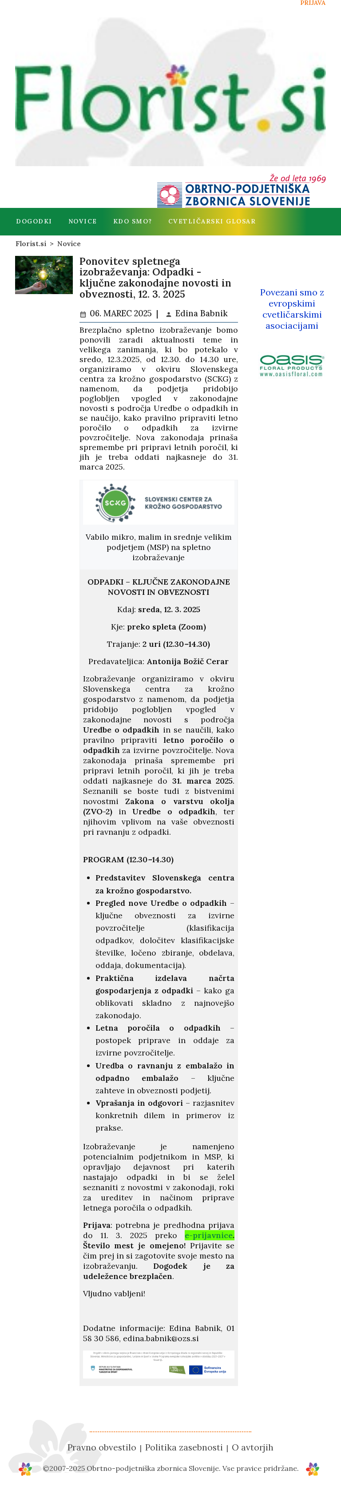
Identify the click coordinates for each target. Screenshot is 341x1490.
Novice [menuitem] (82, 221)
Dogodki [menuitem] (34, 221)
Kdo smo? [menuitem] (132, 221)
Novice (69, 243)
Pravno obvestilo (101, 1447)
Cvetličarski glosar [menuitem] (212, 221)
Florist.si (31, 243)
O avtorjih (253, 1447)
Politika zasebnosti (184, 1447)
